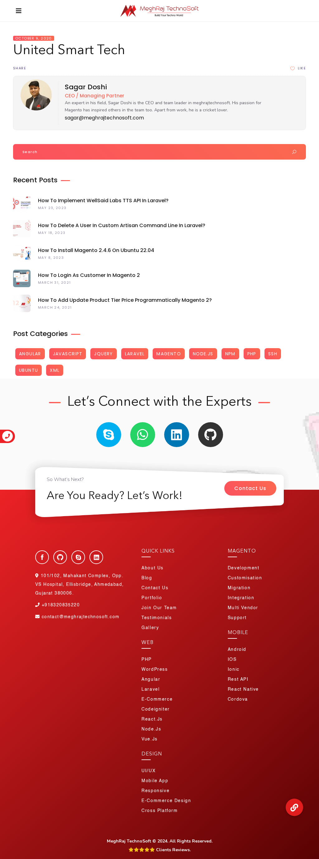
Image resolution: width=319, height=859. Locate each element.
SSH (272, 354)
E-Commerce (157, 699)
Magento (168, 354)
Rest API (238, 679)
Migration (239, 588)
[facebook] (42, 557)
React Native (243, 689)
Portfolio (151, 598)
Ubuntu (28, 370)
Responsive (155, 791)
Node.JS (203, 354)
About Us (152, 568)
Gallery (150, 628)
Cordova (238, 699)
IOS (232, 659)
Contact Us (250, 488)
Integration (241, 598)
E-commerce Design (166, 801)
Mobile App (154, 781)
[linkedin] (176, 434)
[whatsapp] (142, 434)
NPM (230, 354)
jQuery (103, 354)
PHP (251, 354)
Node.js (151, 729)
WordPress (154, 669)
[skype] (108, 434)
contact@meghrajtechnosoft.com (80, 617)
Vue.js (149, 739)
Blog (146, 578)
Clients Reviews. (173, 850)
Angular (30, 354)
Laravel (135, 354)
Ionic (234, 669)
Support (237, 618)
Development (243, 568)
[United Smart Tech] (34, 108)
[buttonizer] (294, 807)
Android (237, 649)
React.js (152, 719)
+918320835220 (60, 605)
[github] (210, 434)
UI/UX (148, 771)
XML (55, 370)
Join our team (159, 608)
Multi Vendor (243, 608)
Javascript (68, 354)
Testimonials (156, 618)
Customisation (245, 578)
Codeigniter (155, 709)
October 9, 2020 (33, 38)
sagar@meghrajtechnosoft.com (104, 117)
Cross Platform (159, 811)
